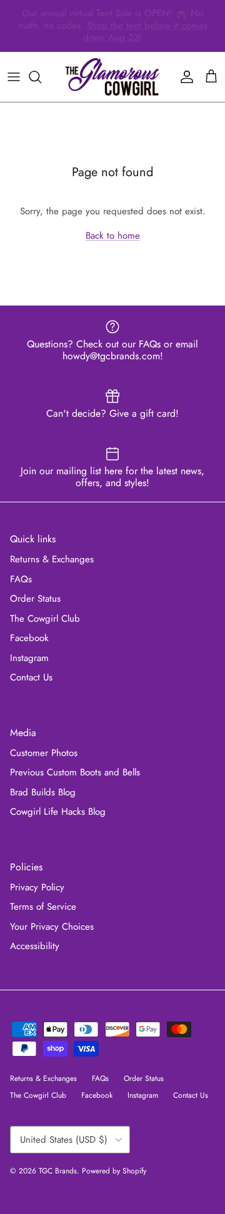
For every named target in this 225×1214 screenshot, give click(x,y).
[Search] (41, 77)
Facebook (29, 638)
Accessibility (34, 946)
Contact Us (31, 677)
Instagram (29, 658)
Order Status (35, 598)
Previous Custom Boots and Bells (75, 772)
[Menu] (14, 77)
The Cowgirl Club (45, 618)
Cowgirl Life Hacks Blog (58, 811)
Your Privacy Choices (52, 926)
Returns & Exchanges (52, 559)
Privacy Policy (37, 887)
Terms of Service (43, 906)
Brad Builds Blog (43, 792)
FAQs (21, 579)
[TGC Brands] (112, 77)
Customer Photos (44, 753)
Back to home (113, 235)
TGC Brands (58, 1171)
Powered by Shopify (114, 1171)
